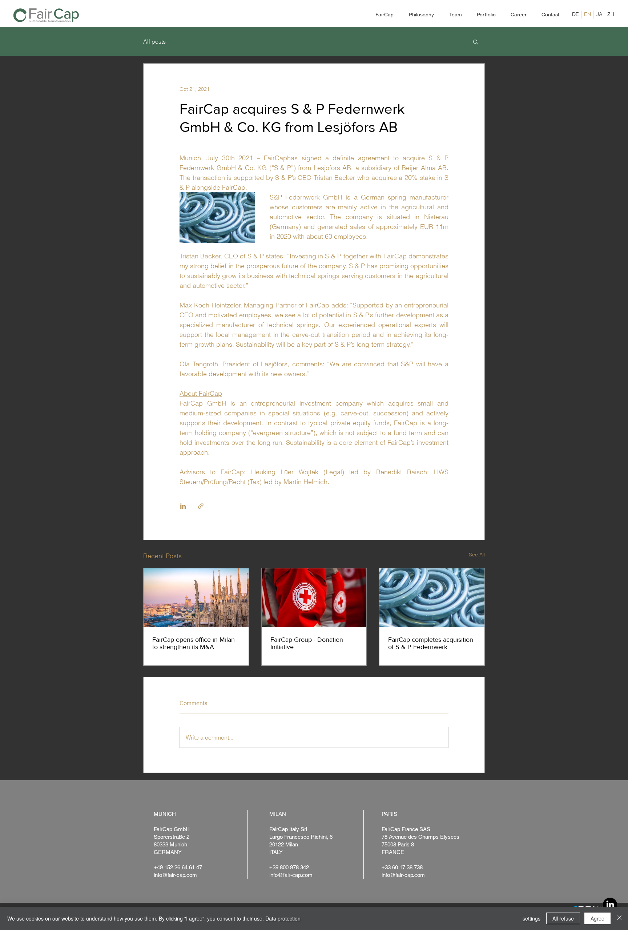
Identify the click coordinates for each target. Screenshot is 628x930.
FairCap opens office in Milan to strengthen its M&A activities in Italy (193, 643)
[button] (475, 41)
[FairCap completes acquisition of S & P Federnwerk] (431, 597)
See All (477, 554)
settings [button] (531, 918)
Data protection (283, 918)
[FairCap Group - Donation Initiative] (314, 597)
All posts (154, 41)
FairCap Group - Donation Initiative (306, 643)
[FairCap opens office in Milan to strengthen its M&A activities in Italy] (196, 597)
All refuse (563, 918)
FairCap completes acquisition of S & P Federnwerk (430, 643)
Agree (597, 918)
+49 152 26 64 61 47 (178, 867)
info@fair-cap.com (175, 875)
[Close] (619, 918)
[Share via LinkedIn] (183, 506)
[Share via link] (200, 506)
